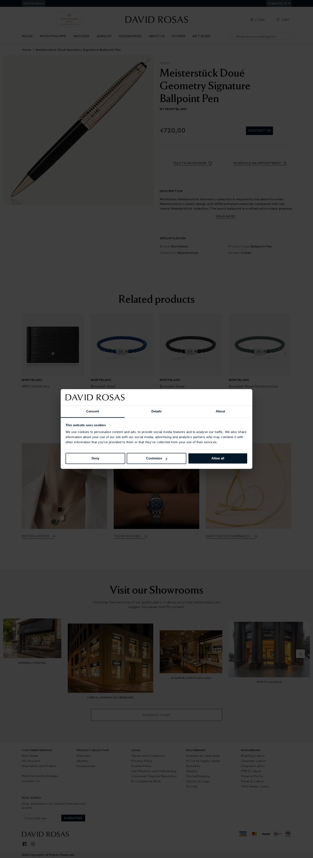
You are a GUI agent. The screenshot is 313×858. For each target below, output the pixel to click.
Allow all (217, 458)
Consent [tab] (92, 411)
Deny (95, 458)
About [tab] (220, 411)
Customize (154, 458)
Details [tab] (156, 411)
